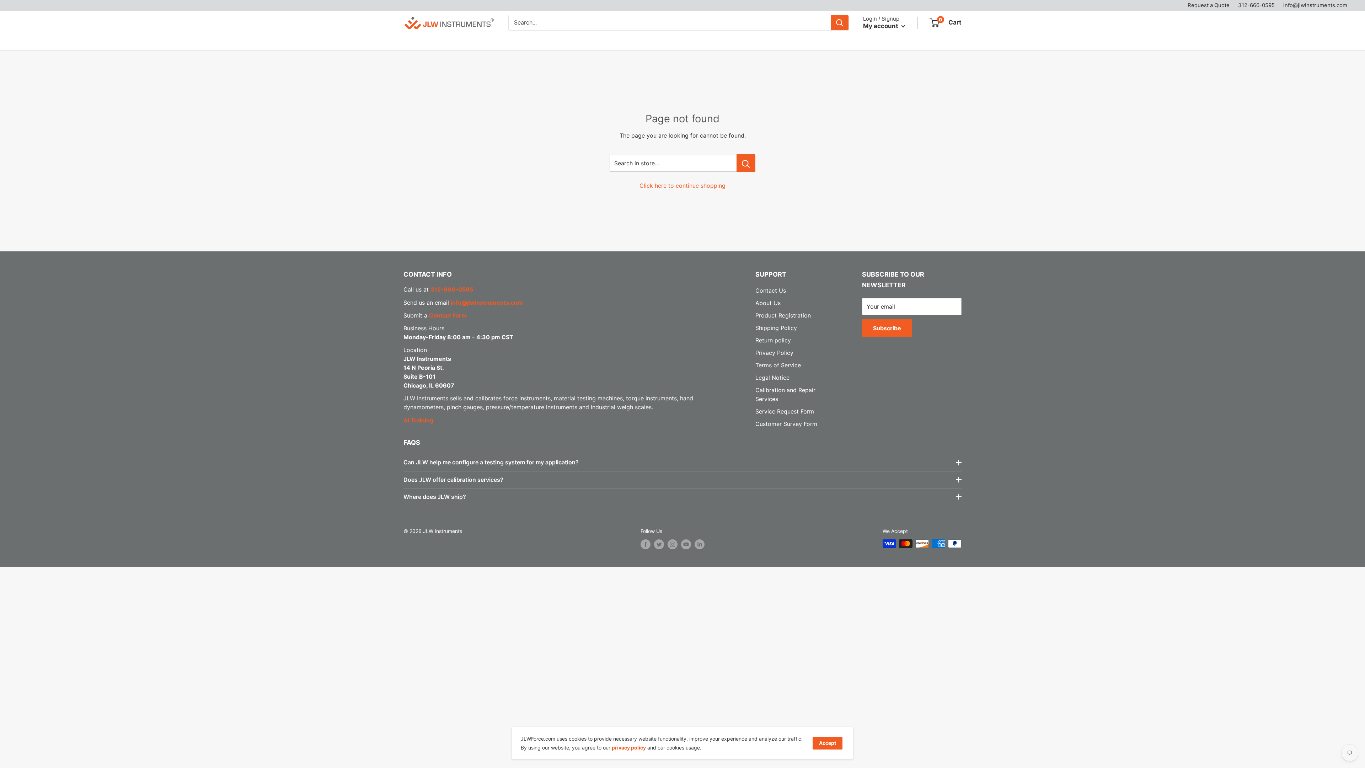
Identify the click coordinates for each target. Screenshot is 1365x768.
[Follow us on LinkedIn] (700, 544)
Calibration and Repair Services (529, 41)
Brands (457, 41)
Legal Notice (772, 377)
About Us (652, 41)
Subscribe (887, 328)
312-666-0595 (1256, 5)
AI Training (418, 420)
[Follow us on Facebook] (646, 544)
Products (415, 41)
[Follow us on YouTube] (686, 544)
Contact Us (692, 41)
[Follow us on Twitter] (659, 544)
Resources (605, 41)
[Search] (840, 22)
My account (881, 26)
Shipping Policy (776, 327)
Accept (827, 743)
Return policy (773, 340)
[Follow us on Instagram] (673, 544)
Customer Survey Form (786, 423)
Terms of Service (778, 365)
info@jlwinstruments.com (1315, 5)
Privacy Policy (774, 352)
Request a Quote (1209, 5)
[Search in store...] (746, 163)
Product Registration (783, 315)
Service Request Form (784, 411)
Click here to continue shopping (682, 185)
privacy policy (629, 748)
